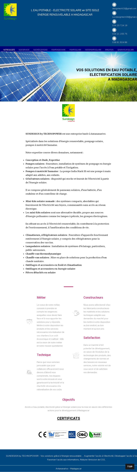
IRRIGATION (109, 50)
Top (129, 466)
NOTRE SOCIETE (9, 50)
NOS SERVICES (24, 50)
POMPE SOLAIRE (75, 50)
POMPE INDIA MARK (58, 50)
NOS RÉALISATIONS (40, 50)
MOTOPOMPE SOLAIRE (93, 50)
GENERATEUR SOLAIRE (125, 50)
